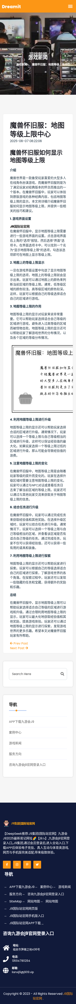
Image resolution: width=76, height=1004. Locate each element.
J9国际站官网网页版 (23, 908)
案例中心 (15, 732)
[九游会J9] (22, 823)
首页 (8, 64)
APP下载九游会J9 (21, 721)
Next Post (17, 648)
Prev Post (20, 643)
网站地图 (33, 901)
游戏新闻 (15, 743)
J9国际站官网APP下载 (25, 923)
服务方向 (15, 754)
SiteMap (15, 901)
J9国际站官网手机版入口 (26, 916)
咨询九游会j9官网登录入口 (27, 764)
